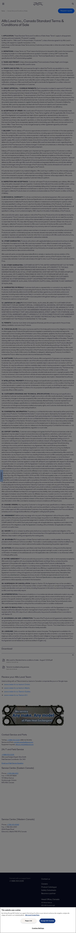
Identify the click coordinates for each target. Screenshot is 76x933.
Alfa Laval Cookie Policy (32, 915)
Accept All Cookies (47, 921)
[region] (38, 920)
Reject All (28, 921)
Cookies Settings (38, 928)
